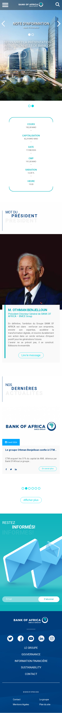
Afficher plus (31, 500)
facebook (21, 639)
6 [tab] (39, 488)
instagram (52, 639)
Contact (16, 699)
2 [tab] (32, 34)
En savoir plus (48, 469)
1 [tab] (29, 34)
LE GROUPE (31, 647)
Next (57, 24)
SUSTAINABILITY (31, 667)
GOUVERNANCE (31, 654)
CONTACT (31, 674)
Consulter (15, 54)
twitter (10, 639)
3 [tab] (29, 488)
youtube (31, 639)
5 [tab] (36, 488)
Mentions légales (21, 704)
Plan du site (44, 704)
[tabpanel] (31, 25)
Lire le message (31, 355)
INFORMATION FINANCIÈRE (31, 660)
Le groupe (44, 699)
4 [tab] (32, 488)
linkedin (41, 639)
